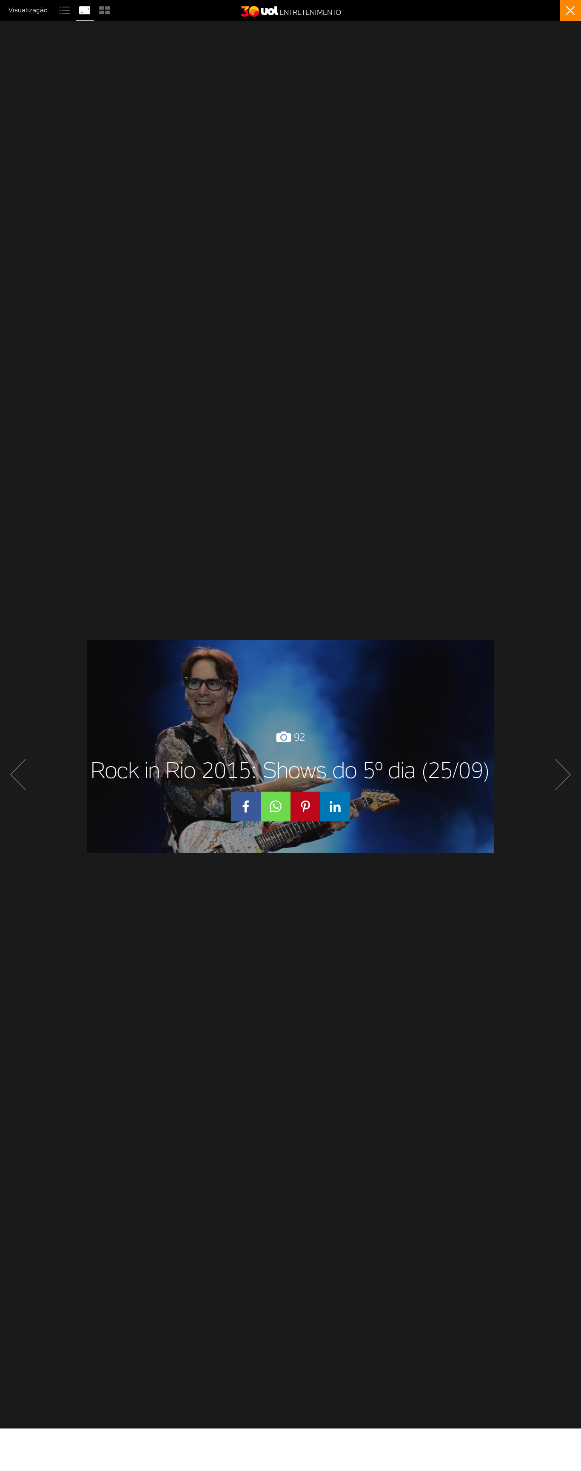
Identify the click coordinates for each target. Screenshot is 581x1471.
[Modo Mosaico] (105, 9)
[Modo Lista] (66, 9)
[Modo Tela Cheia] (86, 9)
